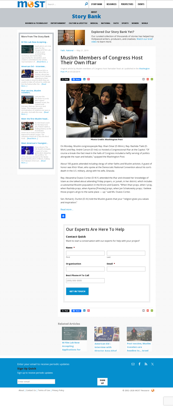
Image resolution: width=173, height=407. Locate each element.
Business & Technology (36, 23)
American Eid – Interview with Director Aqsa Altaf (106, 347)
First (68, 257)
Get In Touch (77, 291)
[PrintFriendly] (151, 79)
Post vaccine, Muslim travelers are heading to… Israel (139, 347)
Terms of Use (44, 390)
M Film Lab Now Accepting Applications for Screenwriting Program (71, 349)
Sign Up (102, 382)
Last (109, 257)
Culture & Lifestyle (78, 23)
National (105, 23)
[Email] (142, 79)
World (145, 23)
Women (135, 23)
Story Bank (86, 16)
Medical (94, 23)
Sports (125, 23)
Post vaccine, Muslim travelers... (31, 91)
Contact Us (31, 390)
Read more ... (67, 209)
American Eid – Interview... (33, 66)
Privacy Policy (58, 390)
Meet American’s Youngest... (34, 143)
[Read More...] (42, 62)
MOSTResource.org (31, 4)
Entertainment (58, 23)
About (21, 390)
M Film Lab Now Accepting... (34, 42)
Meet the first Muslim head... (35, 118)
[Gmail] (147, 79)
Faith (116, 23)
